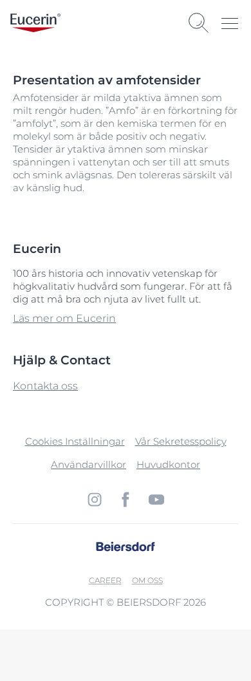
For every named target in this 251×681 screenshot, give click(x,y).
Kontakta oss (45, 386)
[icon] (94, 499)
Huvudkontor (168, 464)
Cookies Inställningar (75, 441)
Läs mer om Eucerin (64, 318)
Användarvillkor (88, 464)
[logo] (35, 23)
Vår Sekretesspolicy (181, 441)
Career (105, 580)
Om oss (147, 580)
